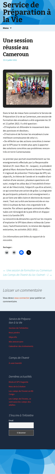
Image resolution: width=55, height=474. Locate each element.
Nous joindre (14, 332)
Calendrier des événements (21, 346)
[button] (20, 96)
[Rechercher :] (49, 28)
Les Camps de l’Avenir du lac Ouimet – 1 (27, 274)
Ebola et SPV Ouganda (18, 382)
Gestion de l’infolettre (18, 328)
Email (11, 420)
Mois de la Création (17, 386)
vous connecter (21, 297)
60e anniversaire (16, 341)
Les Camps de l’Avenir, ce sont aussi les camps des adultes (20, 401)
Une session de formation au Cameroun (27, 270)
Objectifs (13, 337)
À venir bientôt (15, 363)
